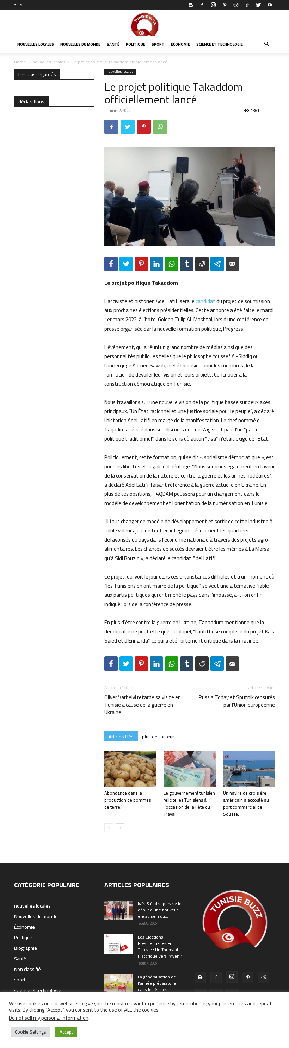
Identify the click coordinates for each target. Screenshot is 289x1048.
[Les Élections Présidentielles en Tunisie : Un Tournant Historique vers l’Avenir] (118, 944)
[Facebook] (202, 5)
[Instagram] (213, 5)
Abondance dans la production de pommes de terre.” (127, 800)
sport (158, 44)
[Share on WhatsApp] (171, 264)
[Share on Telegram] (217, 264)
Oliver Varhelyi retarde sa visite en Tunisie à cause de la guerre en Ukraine (142, 705)
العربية (19, 4)
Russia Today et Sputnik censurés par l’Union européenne (237, 701)
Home (20, 62)
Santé (113, 44)
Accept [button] (66, 1032)
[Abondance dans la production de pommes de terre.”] (130, 769)
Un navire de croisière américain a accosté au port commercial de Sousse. (246, 803)
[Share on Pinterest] (141, 264)
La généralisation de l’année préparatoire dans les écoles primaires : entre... (157, 986)
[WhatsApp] (160, 127)
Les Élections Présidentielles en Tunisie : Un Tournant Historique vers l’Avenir (160, 946)
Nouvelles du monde (80, 44)
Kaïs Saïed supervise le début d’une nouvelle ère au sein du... (160, 909)
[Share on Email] (232, 264)
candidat (205, 301)
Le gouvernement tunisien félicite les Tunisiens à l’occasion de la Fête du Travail (189, 803)
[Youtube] (269, 5)
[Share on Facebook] (111, 264)
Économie (180, 44)
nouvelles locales (35, 44)
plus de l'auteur (158, 736)
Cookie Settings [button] (30, 1032)
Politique (135, 44)
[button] (266, 44)
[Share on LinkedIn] (156, 264)
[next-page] (120, 827)
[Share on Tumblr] (186, 264)
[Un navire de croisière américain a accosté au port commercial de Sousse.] (249, 769)
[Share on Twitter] (126, 264)
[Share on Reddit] (202, 264)
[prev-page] (108, 827)
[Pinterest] (224, 5)
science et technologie (219, 44)
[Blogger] (190, 5)
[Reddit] (235, 5)
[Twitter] (258, 5)
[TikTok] (247, 5)
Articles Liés (121, 736)
